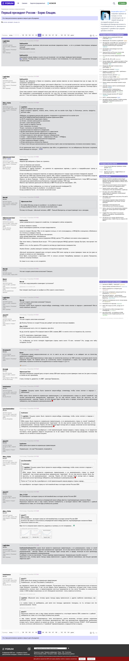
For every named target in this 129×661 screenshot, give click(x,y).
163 (65, 35)
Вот (21, 59)
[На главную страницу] (8, 3)
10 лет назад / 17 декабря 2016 (29, 217)
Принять (82, 659)
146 (50, 35)
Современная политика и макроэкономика (13, 9)
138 (23, 35)
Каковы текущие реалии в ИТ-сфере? (113, 94)
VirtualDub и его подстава (109, 303)
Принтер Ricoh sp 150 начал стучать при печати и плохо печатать (113, 53)
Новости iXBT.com (105, 176)
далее (72, 35)
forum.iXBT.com (70, 656)
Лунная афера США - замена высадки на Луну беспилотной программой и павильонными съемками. (115, 63)
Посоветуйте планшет (108, 69)
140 (30, 35)
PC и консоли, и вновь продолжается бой (114, 55)
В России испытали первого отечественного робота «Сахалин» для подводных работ (114, 185)
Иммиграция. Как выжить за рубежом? (113, 40)
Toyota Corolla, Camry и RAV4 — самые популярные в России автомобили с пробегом (115, 189)
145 (46, 35)
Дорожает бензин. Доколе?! (110, 75)
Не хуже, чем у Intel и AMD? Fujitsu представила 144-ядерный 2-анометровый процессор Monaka (114, 193)
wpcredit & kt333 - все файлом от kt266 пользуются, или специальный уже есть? (113, 313)
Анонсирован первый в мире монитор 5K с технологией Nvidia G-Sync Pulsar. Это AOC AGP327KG (114, 201)
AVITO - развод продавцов (110, 97)
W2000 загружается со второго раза (112, 288)
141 (33, 35)
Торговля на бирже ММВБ (109, 77)
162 (62, 35)
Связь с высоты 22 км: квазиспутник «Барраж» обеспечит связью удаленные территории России (115, 209)
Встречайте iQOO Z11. (118, 11)
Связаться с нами (39, 652)
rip (19, 22)
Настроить (91, 659)
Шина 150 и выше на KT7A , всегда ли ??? (113, 305)
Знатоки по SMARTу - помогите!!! (110, 284)
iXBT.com (37, 656)
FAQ (63, 652)
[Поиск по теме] (93, 35)
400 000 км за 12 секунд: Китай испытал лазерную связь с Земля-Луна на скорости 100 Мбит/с (115, 219)
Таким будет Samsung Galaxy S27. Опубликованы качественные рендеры (113, 205)
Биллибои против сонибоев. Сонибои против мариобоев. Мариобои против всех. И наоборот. (115, 101)
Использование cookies (40, 654)
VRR (105, 169)
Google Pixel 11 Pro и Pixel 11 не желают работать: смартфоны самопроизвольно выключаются (113, 214)
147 (53, 35)
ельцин (16, 22)
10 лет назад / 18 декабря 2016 (29, 369)
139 (26, 35)
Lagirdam (24, 365)
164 (68, 35)
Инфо (95, 40)
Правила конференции (50, 652)
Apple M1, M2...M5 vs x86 (109, 59)
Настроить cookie (52, 654)
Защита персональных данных (66, 654)
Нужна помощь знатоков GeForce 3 (111, 286)
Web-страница (6, 52)
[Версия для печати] (91, 35)
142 (36, 35)
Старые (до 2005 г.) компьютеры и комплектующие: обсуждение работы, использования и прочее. (113, 91)
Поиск (59, 652)
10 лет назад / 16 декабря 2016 (29, 40)
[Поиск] (114, 3)
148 (56, 35)
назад (10, 35)
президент (10, 22)
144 (43, 35)
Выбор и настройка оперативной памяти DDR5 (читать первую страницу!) (115, 79)
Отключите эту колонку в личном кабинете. (112, 318)
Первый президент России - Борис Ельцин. (28, 12)
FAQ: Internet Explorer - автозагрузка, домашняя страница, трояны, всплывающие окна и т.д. (114, 297)
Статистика (68, 652)
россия (5, 22)
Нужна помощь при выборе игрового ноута (114, 82)
